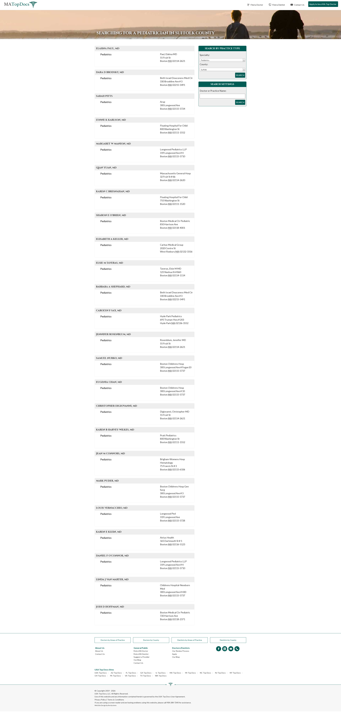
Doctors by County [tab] (151, 640)
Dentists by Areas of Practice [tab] (189, 640)
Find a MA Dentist (141, 654)
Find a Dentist (278, 4)
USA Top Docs (101, 673)
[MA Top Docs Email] (230, 649)
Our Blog (137, 660)
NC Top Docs (205, 673)
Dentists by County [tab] (228, 640)
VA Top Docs (130, 676)
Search (240, 75)
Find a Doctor (256, 4)
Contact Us (299, 4)
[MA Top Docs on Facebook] (218, 649)
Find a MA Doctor (141, 651)
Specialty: (205, 54)
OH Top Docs (100, 676)
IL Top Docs (161, 673)
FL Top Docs (131, 673)
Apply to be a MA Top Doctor (322, 4)
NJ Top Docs (220, 673)
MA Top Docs (175, 673)
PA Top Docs (115, 676)
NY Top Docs (235, 673)
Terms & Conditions (115, 700)
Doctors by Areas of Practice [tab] (113, 640)
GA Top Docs (145, 673)
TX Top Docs (145, 676)
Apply (174, 654)
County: (204, 64)
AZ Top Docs (116, 673)
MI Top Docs (190, 673)
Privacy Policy (100, 700)
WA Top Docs (161, 676)
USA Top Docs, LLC (103, 694)
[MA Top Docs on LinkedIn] (224, 649)
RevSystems (112, 705)
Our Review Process (180, 651)
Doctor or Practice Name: (213, 90)
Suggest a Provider (141, 657)
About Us (99, 651)
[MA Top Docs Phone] (236, 649)
